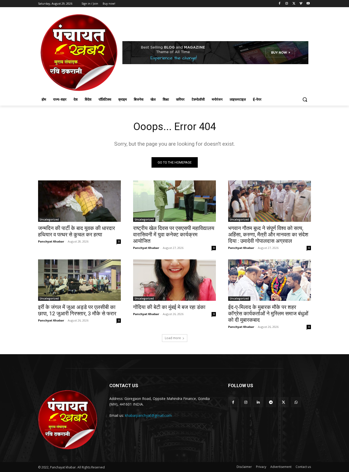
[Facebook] (280, 4)
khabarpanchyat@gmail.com (148, 415)
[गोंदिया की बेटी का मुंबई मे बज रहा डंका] (174, 280)
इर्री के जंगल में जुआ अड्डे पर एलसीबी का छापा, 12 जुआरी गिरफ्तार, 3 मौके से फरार (77, 310)
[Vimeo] (301, 4)
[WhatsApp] (296, 402)
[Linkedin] (258, 402)
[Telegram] (271, 402)
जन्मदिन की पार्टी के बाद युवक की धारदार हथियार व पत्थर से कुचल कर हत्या (76, 231)
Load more (173, 338)
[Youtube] (308, 4)
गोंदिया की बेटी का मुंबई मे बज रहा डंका (169, 307)
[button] (305, 99)
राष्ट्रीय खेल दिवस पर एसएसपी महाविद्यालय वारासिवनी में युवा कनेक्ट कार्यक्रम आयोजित (173, 234)
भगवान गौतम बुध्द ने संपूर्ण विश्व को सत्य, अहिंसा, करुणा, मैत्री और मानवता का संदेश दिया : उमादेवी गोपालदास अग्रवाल (268, 234)
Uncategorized (49, 219)
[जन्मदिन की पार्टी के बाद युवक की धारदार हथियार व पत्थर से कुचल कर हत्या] (79, 201)
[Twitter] (294, 4)
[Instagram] (287, 4)
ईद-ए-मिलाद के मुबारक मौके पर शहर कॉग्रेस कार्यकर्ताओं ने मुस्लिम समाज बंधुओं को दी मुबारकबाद (268, 313)
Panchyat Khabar (51, 241)
